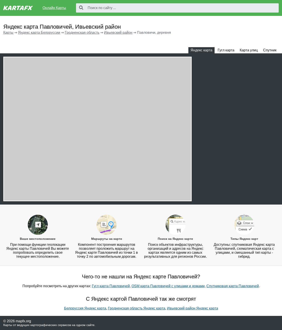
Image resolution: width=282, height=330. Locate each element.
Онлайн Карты (54, 8)
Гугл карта (226, 50)
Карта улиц (249, 50)
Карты (8, 32)
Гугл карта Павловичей (111, 286)
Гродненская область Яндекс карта (136, 308)
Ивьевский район (118, 32)
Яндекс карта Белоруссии (39, 32)
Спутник (269, 50)
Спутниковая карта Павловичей (232, 286)
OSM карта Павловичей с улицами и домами (168, 286)
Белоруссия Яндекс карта (85, 308)
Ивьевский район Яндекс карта (192, 308)
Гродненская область (82, 32)
